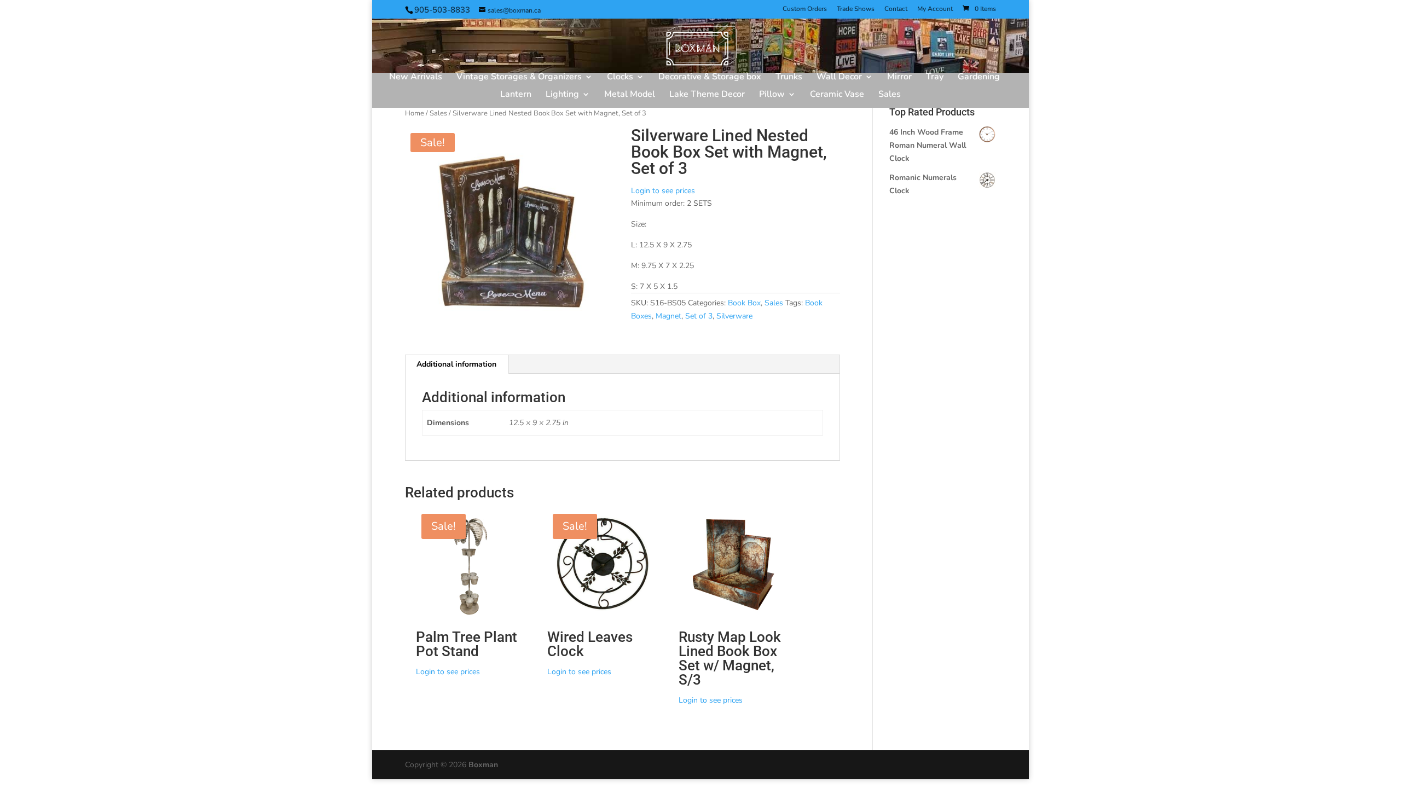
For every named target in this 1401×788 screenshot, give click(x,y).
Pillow (772, 95)
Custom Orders (805, 9)
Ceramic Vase (837, 95)
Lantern (515, 95)
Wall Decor (839, 78)
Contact (895, 9)
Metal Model (629, 95)
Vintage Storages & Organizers (519, 78)
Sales (889, 95)
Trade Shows (856, 9)
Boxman (483, 765)
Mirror (899, 78)
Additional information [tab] (456, 364)
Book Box (744, 303)
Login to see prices (663, 191)
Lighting (562, 95)
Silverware (734, 316)
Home (414, 113)
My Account (935, 9)
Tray (934, 78)
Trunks (788, 78)
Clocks (620, 78)
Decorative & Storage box (709, 78)
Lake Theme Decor (707, 95)
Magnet (668, 316)
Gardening (979, 78)
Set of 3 (699, 316)
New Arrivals (415, 78)
